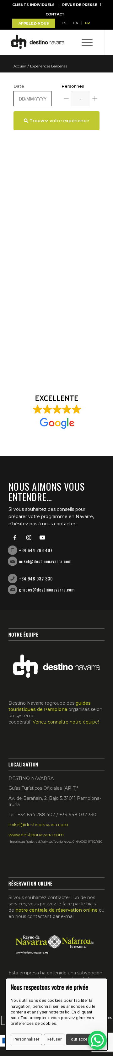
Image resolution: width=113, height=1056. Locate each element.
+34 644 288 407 (36, 550)
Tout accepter (82, 1039)
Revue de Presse (79, 5)
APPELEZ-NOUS (34, 23)
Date (18, 86)
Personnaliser (26, 1039)
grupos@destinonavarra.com (47, 589)
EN (75, 23)
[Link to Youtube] (42, 537)
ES (64, 23)
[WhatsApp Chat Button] (97, 1040)
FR (87, 23)
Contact (55, 14)
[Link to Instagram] (28, 537)
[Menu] (83, 42)
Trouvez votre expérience (58, 121)
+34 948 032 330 (36, 578)
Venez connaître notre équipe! (66, 722)
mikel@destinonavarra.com (45, 561)
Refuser (54, 1039)
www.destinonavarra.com (36, 835)
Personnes (73, 86)
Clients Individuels (33, 5)
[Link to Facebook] (14, 537)
